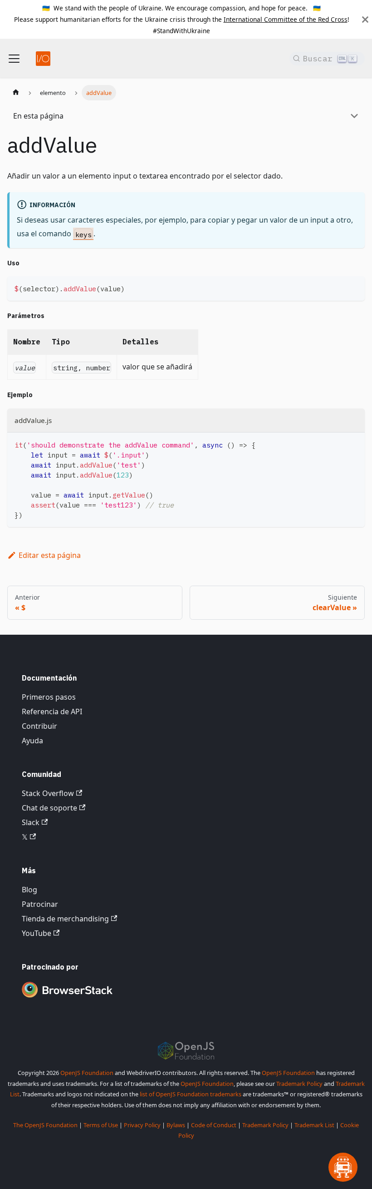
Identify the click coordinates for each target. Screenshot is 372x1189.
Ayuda (32, 741)
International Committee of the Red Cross (286, 19)
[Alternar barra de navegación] (14, 58)
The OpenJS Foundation (45, 1125)
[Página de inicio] (15, 92)
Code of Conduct (213, 1125)
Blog (29, 890)
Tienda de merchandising (65, 919)
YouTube (36, 933)
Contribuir (39, 726)
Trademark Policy (299, 1084)
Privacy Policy (142, 1125)
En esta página (38, 116)
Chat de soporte (49, 808)
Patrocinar (40, 904)
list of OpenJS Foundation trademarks (190, 1094)
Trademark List (314, 1125)
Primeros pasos (49, 697)
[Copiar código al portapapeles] (353, 287)
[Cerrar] (365, 19)
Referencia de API (52, 711)
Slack (30, 822)
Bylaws (175, 1125)
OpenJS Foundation (86, 1073)
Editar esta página (50, 555)
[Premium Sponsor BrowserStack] (67, 998)
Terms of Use (100, 1125)
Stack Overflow (48, 793)
